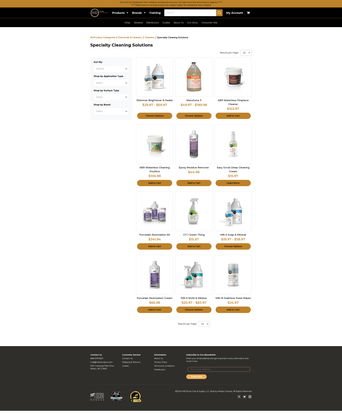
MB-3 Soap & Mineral (233, 234)
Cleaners (150, 37)
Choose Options (155, 116)
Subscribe (196, 376)
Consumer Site (209, 22)
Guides (166, 22)
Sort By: (98, 62)
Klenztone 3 (193, 100)
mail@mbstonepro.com (101, 362)
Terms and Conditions (164, 366)
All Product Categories (102, 37)
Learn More (233, 183)
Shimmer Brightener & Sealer (154, 100)
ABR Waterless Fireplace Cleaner (233, 102)
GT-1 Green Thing (194, 234)
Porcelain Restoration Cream (154, 298)
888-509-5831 (96, 358)
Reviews (138, 22)
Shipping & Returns (131, 362)
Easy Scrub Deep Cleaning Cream (233, 169)
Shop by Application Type (108, 76)
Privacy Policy (160, 362)
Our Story (192, 22)
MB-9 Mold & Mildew (194, 298)
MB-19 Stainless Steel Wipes (233, 298)
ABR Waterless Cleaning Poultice (154, 169)
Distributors (152, 22)
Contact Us (127, 358)
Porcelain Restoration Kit (154, 234)
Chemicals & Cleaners (130, 37)
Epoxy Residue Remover (194, 167)
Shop (127, 22)
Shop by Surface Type (106, 90)
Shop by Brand (102, 104)
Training (155, 12)
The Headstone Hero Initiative (197, 5)
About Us (179, 22)
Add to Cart (233, 116)
